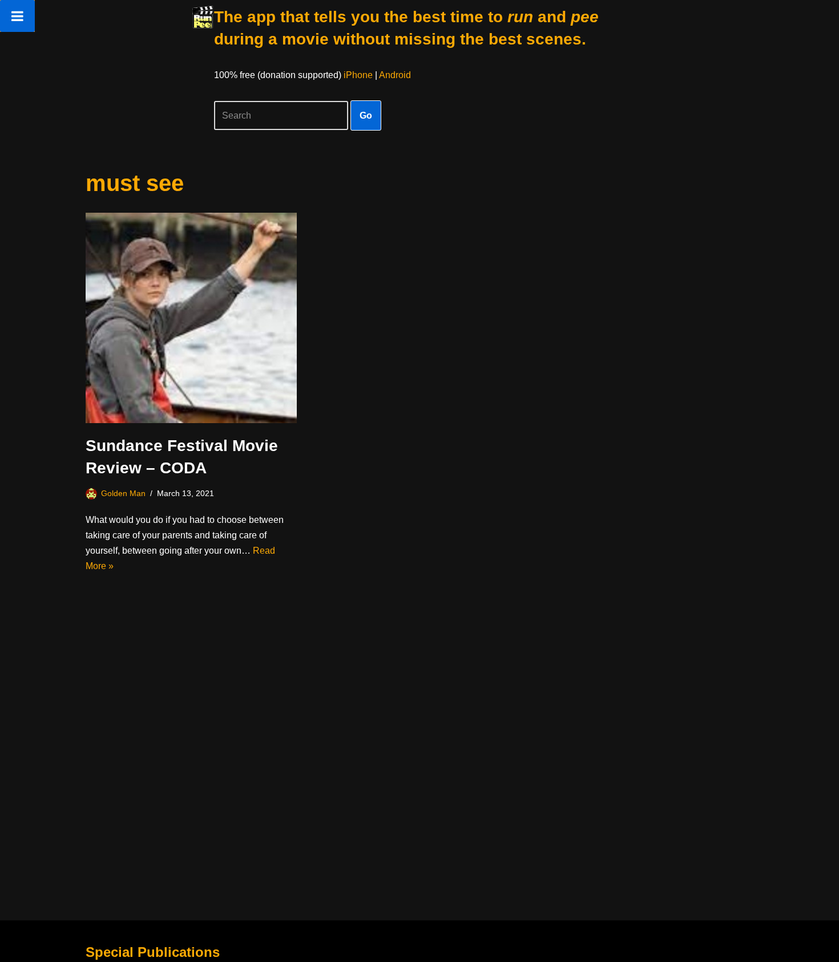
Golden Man (123, 493)
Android (395, 75)
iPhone (358, 75)
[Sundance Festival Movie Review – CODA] (191, 318)
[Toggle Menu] (17, 16)
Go (366, 115)
